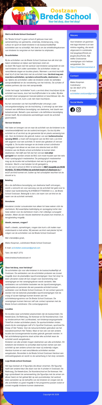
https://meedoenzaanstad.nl (82, 67)
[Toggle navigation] (9, 27)
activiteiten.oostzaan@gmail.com (26, 248)
